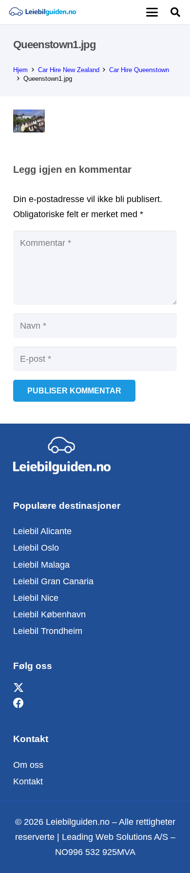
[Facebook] (18, 703)
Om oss (28, 765)
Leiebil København (49, 614)
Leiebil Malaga (41, 565)
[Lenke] (42, 12)
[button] (152, 12)
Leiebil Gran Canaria (53, 581)
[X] (18, 688)
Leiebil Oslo (36, 548)
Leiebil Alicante (42, 531)
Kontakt (28, 781)
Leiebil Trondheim (47, 631)
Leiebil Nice (35, 598)
